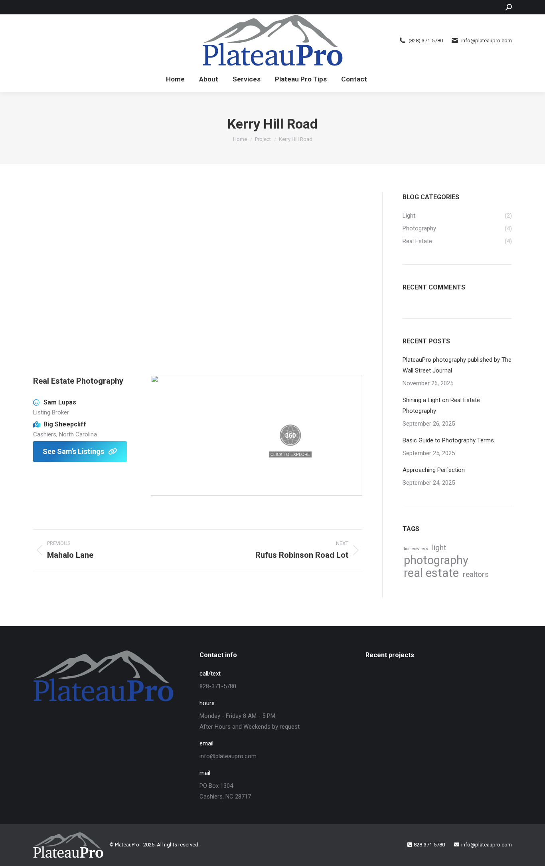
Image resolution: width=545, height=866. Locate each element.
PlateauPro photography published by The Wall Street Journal (457, 365)
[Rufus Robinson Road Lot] (411, 685)
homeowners (416, 548)
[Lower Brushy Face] (380, 716)
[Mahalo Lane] (473, 685)
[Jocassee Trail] (411, 716)
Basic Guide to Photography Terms (448, 440)
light (439, 547)
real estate (431, 573)
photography (436, 560)
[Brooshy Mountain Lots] (380, 685)
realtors (476, 574)
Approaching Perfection (434, 470)
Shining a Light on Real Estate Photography (441, 405)
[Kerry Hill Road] (442, 685)
